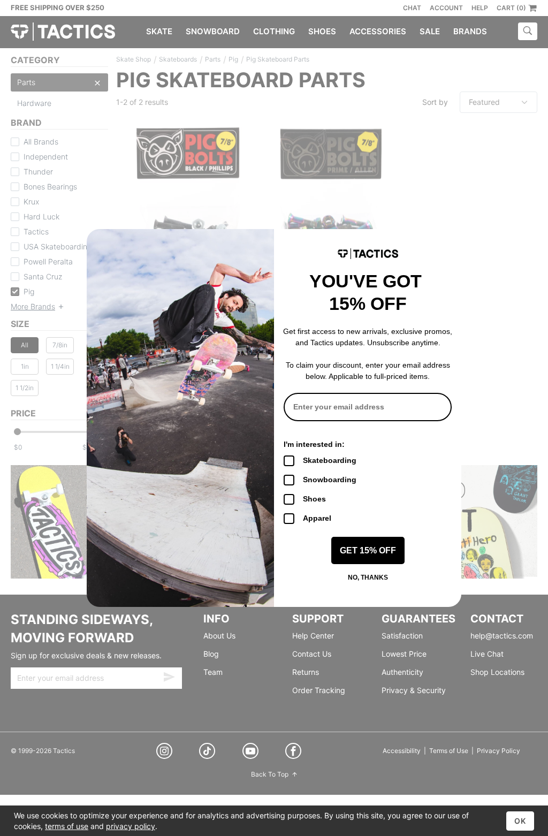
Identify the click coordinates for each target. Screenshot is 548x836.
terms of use (66, 826)
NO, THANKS (368, 577)
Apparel (317, 518)
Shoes (314, 499)
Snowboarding (329, 479)
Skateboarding (329, 460)
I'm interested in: (314, 444)
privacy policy (130, 826)
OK (520, 820)
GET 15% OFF (368, 550)
